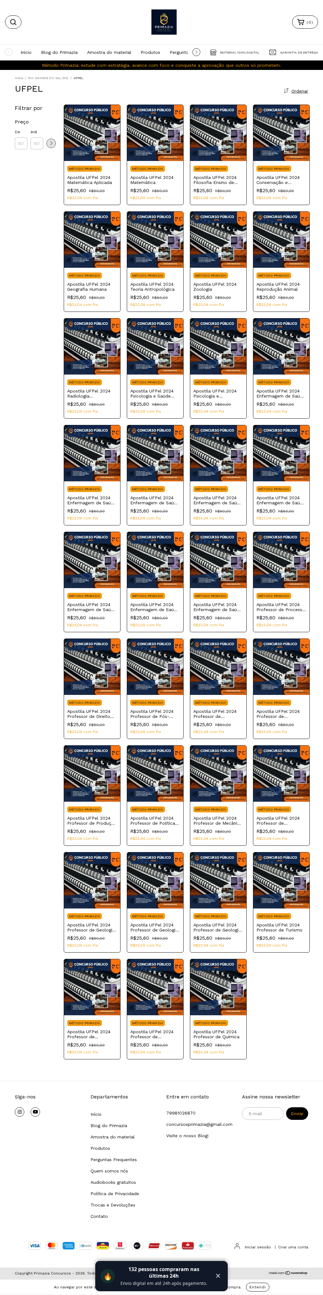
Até (34, 132)
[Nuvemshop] (288, 1274)
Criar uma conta (293, 1247)
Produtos (150, 52)
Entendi (258, 1287)
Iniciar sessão (258, 1247)
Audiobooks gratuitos (113, 1182)
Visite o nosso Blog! (187, 1135)
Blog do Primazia (59, 52)
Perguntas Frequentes (114, 1159)
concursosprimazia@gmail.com (199, 1124)
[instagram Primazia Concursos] (19, 1112)
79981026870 (181, 1112)
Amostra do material (109, 52)
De (17, 132)
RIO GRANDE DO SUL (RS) (48, 78)
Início (26, 52)
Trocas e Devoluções (113, 1204)
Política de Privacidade (115, 1193)
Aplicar (51, 143)
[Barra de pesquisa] (13, 22)
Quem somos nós (109, 1170)
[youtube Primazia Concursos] (35, 1112)
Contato (99, 1216)
